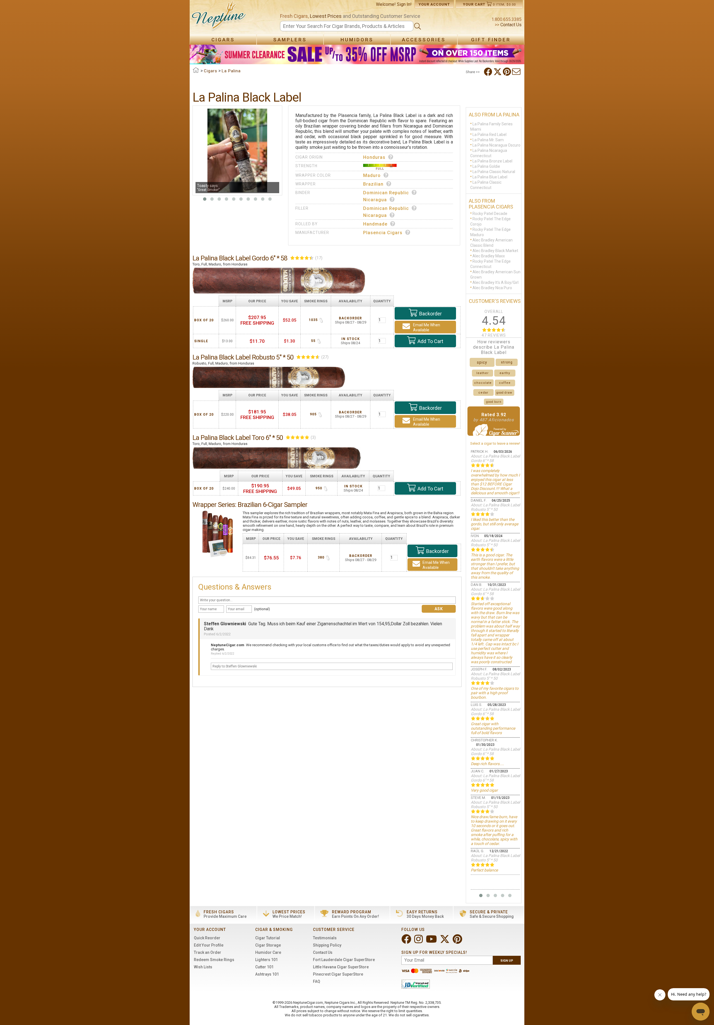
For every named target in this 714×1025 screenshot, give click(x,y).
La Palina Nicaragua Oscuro (496, 145)
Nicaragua (375, 199)
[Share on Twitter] (498, 72)
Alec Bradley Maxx (488, 256)
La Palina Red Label (489, 134)
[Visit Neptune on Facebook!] (406, 941)
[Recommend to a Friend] (517, 72)
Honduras (374, 157)
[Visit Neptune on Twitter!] (445, 941)
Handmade (375, 224)
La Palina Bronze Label (492, 161)
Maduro (372, 175)
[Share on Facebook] (488, 72)
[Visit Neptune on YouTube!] (432, 941)
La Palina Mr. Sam (488, 140)
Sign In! (404, 4)
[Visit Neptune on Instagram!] (419, 941)
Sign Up (506, 960)
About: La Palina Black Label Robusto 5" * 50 (495, 507)
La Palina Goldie (486, 166)
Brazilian (373, 184)
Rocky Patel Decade (489, 213)
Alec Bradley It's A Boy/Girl (495, 282)
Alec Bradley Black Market (495, 250)
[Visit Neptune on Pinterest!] (458, 941)
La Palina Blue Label (489, 177)
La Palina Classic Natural (493, 171)
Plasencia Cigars (382, 232)
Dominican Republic (386, 192)
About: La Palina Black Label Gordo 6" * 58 (495, 458)
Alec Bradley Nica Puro (492, 288)
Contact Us (510, 24)
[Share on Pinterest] (507, 72)
